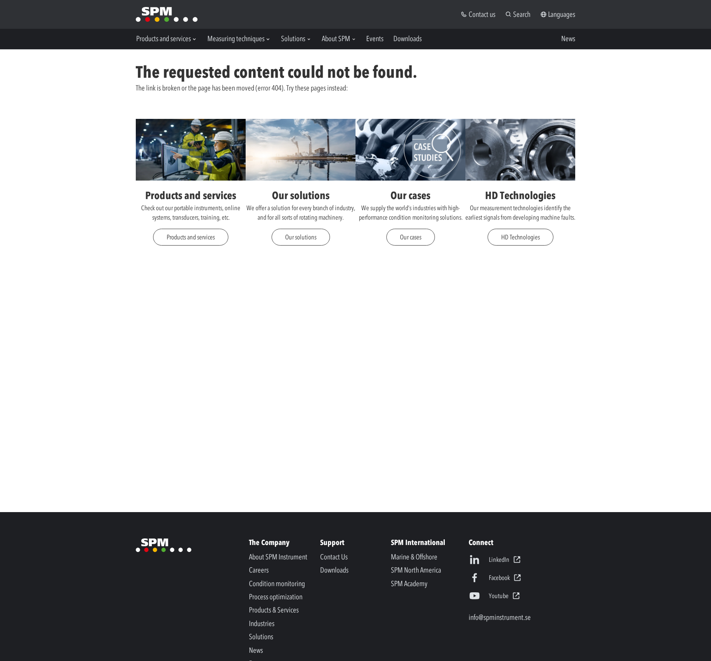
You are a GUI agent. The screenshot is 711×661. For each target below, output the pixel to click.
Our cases (410, 237)
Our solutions (300, 237)
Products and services (191, 237)
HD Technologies (520, 237)
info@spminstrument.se (500, 617)
